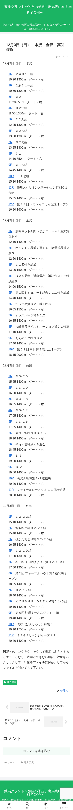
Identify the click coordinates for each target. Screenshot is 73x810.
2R (10, 85)
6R (10, 130)
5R (10, 119)
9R (10, 164)
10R (11, 176)
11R (11, 187)
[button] (65, 583)
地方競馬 (11, 682)
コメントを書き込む (36, 751)
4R (10, 108)
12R (11, 204)
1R (10, 74)
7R (10, 142)
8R (10, 153)
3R (10, 96)
